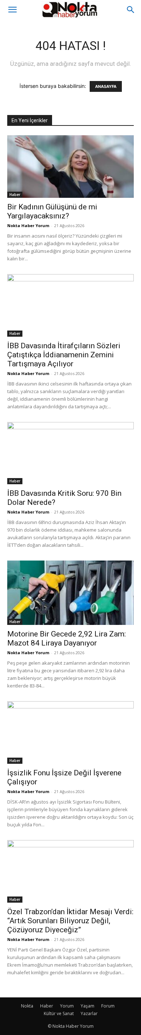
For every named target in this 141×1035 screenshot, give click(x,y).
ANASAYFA (105, 86)
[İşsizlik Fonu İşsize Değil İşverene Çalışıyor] (70, 732)
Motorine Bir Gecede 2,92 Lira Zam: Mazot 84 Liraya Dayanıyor (66, 638)
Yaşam (87, 1006)
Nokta (27, 1006)
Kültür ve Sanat (59, 1013)
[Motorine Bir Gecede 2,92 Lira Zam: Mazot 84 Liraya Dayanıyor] (70, 593)
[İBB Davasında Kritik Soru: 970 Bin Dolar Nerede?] (70, 453)
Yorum (67, 1006)
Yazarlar (89, 1013)
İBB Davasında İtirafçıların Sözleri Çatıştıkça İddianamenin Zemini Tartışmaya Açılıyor (63, 354)
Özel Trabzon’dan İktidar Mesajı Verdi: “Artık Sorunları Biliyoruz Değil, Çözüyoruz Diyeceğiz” (70, 920)
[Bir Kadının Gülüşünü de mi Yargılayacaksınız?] (70, 166)
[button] (12, 10)
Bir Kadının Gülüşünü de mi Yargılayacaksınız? (52, 211)
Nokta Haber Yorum (28, 225)
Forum (108, 1006)
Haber (14, 194)
